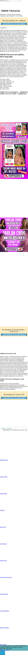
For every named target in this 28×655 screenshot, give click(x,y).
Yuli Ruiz (2, 510)
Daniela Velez (3, 560)
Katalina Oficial (4, 460)
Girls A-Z (7, 650)
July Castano (3, 644)
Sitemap (2, 650)
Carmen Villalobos (4, 611)
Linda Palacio (3, 543)
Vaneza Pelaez (3, 493)
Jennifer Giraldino (4, 627)
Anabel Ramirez (4, 594)
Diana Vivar (3, 527)
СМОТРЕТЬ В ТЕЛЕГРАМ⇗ (14, 24)
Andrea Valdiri (3, 476)
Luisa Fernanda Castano (6, 577)
